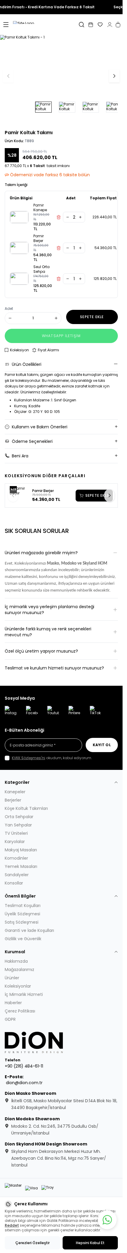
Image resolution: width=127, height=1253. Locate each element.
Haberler (13, 1003)
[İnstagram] (11, 712)
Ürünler (12, 978)
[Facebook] (32, 712)
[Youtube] (53, 712)
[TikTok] (96, 712)
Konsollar (14, 883)
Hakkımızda (16, 961)
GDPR (10, 1019)
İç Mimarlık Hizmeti (24, 994)
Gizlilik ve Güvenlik (23, 939)
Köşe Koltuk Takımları (26, 808)
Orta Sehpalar (19, 817)
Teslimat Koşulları (22, 905)
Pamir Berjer (38, 238)
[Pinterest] (74, 712)
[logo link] (39, 24)
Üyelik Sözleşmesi (22, 914)
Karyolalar (15, 842)
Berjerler (13, 800)
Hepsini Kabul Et (90, 1242)
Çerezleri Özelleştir (32, 1242)
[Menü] (5, 24)
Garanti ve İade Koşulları (29, 930)
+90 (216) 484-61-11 (24, 1066)
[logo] (34, 1042)
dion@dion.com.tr (24, 1083)
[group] (61, 76)
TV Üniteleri (16, 833)
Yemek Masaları (21, 866)
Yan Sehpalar (18, 825)
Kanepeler (15, 792)
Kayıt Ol (102, 744)
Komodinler (16, 858)
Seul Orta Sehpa (41, 269)
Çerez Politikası (20, 1011)
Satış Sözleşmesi (21, 922)
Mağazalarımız (19, 969)
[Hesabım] (109, 24)
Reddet (12, 1225)
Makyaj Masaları (21, 850)
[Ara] (81, 24)
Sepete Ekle (97, 495)
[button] (114, 76)
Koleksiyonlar (18, 986)
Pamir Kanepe (40, 207)
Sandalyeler (17, 875)
